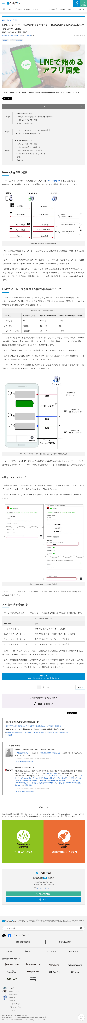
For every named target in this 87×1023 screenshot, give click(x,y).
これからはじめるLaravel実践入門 (44, 783)
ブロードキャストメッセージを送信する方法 (34, 130)
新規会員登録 (44, 894)
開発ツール (72, 9)
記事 (26, 951)
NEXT (79, 687)
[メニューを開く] (3, 3)
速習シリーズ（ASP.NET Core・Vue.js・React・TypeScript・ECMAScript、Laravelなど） (48, 779)
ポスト (8, 98)
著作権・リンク (14, 991)
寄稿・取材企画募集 (23, 942)
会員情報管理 (13, 994)
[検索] (4, 9)
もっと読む (9, 735)
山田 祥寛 (28, 35)
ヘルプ (11, 988)
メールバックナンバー (45, 888)
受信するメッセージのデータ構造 (30, 150)
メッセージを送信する (25, 123)
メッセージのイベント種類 (27, 144)
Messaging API (54, 180)
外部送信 (12, 1010)
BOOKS (72, 951)
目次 (43, 106)
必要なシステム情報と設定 (27, 120)
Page (7, 132)
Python (62, 9)
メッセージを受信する (25, 140)
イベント (50, 951)
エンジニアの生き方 (49, 9)
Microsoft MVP (52, 773)
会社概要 (12, 1001)
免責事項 (12, 997)
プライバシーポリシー (16, 1007)
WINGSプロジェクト (24, 753)
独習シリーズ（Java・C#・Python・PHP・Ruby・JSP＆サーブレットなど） (48, 776)
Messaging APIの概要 (24, 113)
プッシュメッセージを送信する (29, 133)
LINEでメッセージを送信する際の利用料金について (35, 116)
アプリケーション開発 (21, 9)
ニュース (6, 951)
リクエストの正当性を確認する (29, 147)
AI (10, 9)
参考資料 (20, 160)
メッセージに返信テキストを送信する (31, 153)
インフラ (36, 9)
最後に (19, 157)
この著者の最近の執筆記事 (24, 761)
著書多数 (28, 785)
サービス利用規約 (14, 1004)
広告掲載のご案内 (65, 942)
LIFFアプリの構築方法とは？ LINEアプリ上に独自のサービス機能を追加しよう (34, 726)
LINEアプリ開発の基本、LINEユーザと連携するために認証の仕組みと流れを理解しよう (37, 732)
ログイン (44, 899)
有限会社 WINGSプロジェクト (51, 753)
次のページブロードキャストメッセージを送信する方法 (43, 677)
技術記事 (5, 40)
